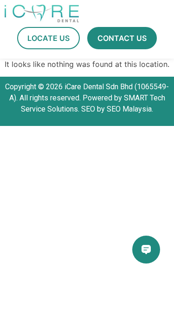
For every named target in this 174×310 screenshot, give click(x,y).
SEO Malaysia (129, 109)
